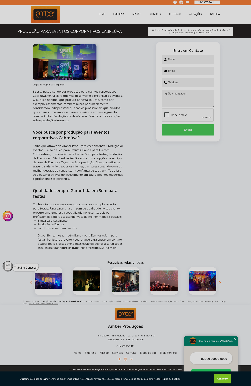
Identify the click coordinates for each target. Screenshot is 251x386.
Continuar (222, 378)
